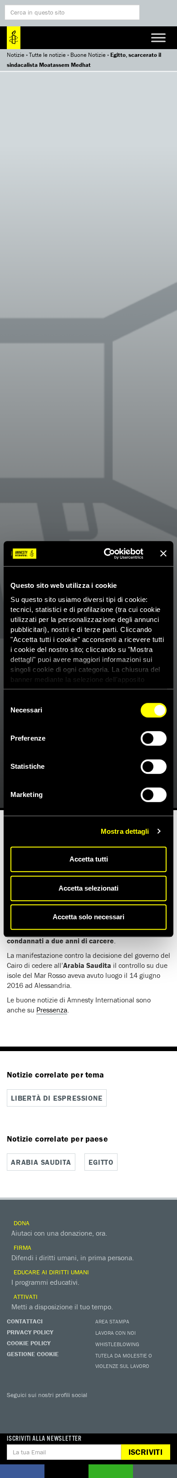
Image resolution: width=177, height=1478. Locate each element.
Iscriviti (145, 1452)
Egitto (100, 1162)
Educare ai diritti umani (50, 1272)
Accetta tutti (88, 859)
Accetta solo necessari (88, 917)
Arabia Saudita (41, 1162)
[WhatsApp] (107, 1408)
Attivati (25, 1297)
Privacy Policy (30, 1332)
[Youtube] (52, 1408)
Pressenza (51, 1009)
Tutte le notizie (47, 55)
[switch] (154, 738)
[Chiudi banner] (163, 554)
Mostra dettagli (125, 831)
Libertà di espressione (57, 1097)
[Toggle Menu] (158, 37)
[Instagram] (70, 1408)
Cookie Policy (28, 1343)
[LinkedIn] (88, 1408)
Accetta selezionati (88, 888)
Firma (21, 1247)
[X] (34, 1408)
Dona (21, 1223)
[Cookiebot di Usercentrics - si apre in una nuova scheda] (107, 554)
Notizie (16, 55)
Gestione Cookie (33, 1354)
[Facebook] (16, 1408)
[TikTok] (125, 1408)
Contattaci (25, 1321)
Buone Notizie (88, 55)
